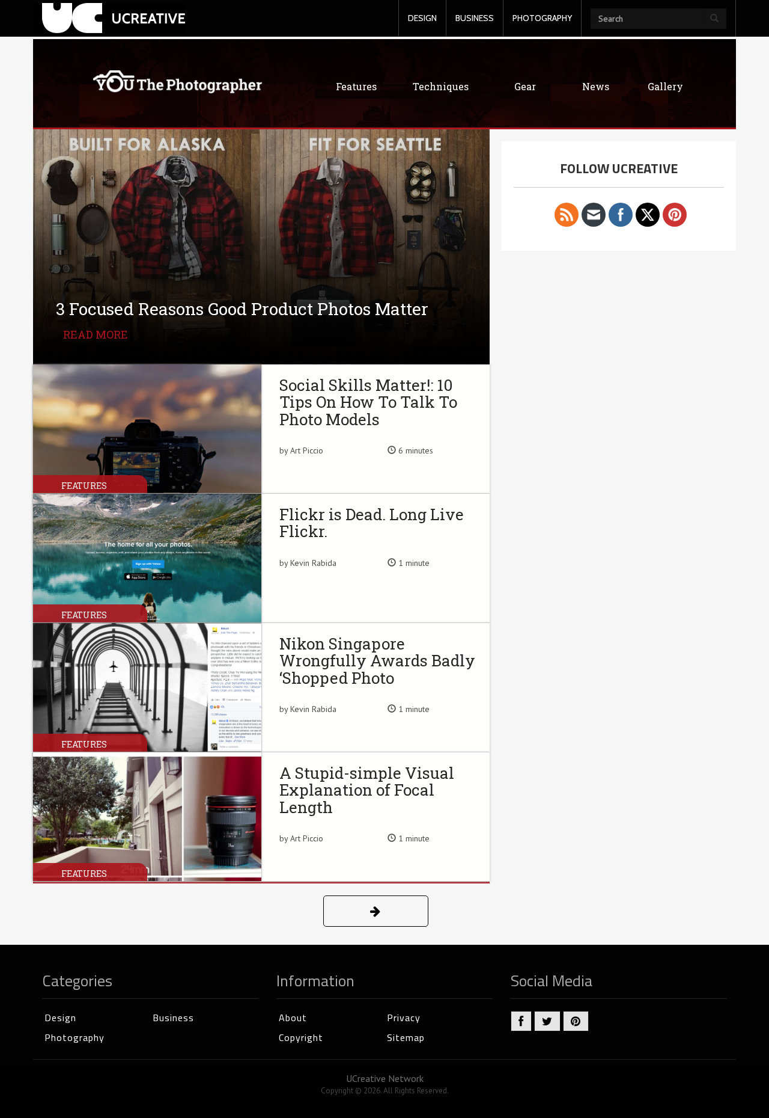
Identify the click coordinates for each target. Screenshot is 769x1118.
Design (60, 1017)
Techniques (441, 86)
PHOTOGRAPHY (542, 18)
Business (173, 1017)
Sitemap (406, 1037)
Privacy (404, 1017)
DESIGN (422, 18)
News (595, 86)
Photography (74, 1037)
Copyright (301, 1037)
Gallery (665, 86)
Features (356, 86)
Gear (525, 86)
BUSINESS (474, 18)
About (293, 1017)
